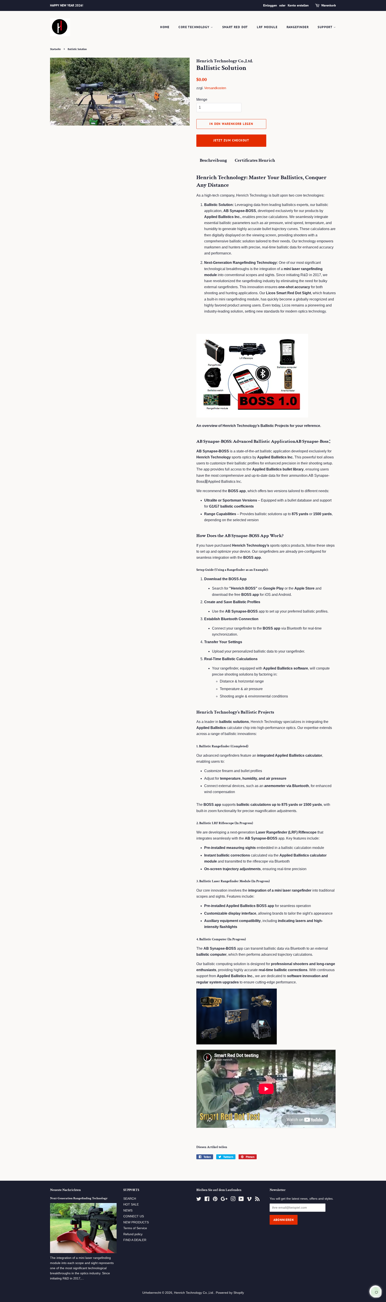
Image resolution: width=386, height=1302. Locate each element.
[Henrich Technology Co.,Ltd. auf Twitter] (198, 1199)
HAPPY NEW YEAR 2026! (66, 5)
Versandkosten (215, 88)
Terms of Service (135, 1228)
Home (165, 27)
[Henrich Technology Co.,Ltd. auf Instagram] (233, 1199)
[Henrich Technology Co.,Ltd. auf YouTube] (241, 1199)
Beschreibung (213, 160)
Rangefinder (298, 27)
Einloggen (270, 5)
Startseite (55, 49)
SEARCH (129, 1198)
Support (325, 27)
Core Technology (194, 27)
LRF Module (267, 27)
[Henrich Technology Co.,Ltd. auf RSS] (257, 1199)
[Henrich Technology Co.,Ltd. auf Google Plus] (224, 1199)
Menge (201, 99)
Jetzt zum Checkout (231, 140)
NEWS (127, 1210)
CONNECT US (133, 1216)
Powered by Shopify (230, 1292)
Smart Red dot (235, 27)
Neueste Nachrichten (65, 1190)
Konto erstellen (298, 5)
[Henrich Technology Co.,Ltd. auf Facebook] (207, 1199)
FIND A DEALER (134, 1240)
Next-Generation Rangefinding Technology (78, 1198)
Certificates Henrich (255, 160)
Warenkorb (328, 5)
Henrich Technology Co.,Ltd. (194, 1292)
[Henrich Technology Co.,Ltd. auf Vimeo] (249, 1199)
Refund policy (133, 1234)
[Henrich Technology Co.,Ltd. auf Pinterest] (215, 1199)
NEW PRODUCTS (136, 1222)
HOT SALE (131, 1204)
